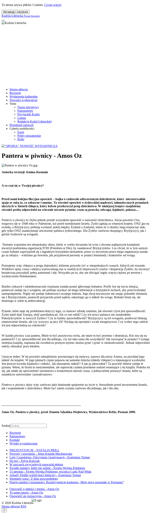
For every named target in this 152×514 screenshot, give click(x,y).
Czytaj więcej (52, 5)
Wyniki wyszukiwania (23, 443)
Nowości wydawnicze (23, 100)
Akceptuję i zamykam (15, 11)
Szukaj (6, 425)
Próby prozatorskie (29, 135)
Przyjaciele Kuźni (28, 114)
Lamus (21, 118)
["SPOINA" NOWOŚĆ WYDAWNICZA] (30, 146)
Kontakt (15, 440)
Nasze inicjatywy (28, 107)
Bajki (20, 139)
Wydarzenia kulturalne (24, 96)
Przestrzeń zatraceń (21, 125)
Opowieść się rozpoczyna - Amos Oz (33, 496)
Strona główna (19, 89)
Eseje (20, 132)
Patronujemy (25, 110)
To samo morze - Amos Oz (26, 492)
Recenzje (15, 93)
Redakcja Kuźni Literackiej (34, 121)
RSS (23, 506)
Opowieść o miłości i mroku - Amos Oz (34, 489)
